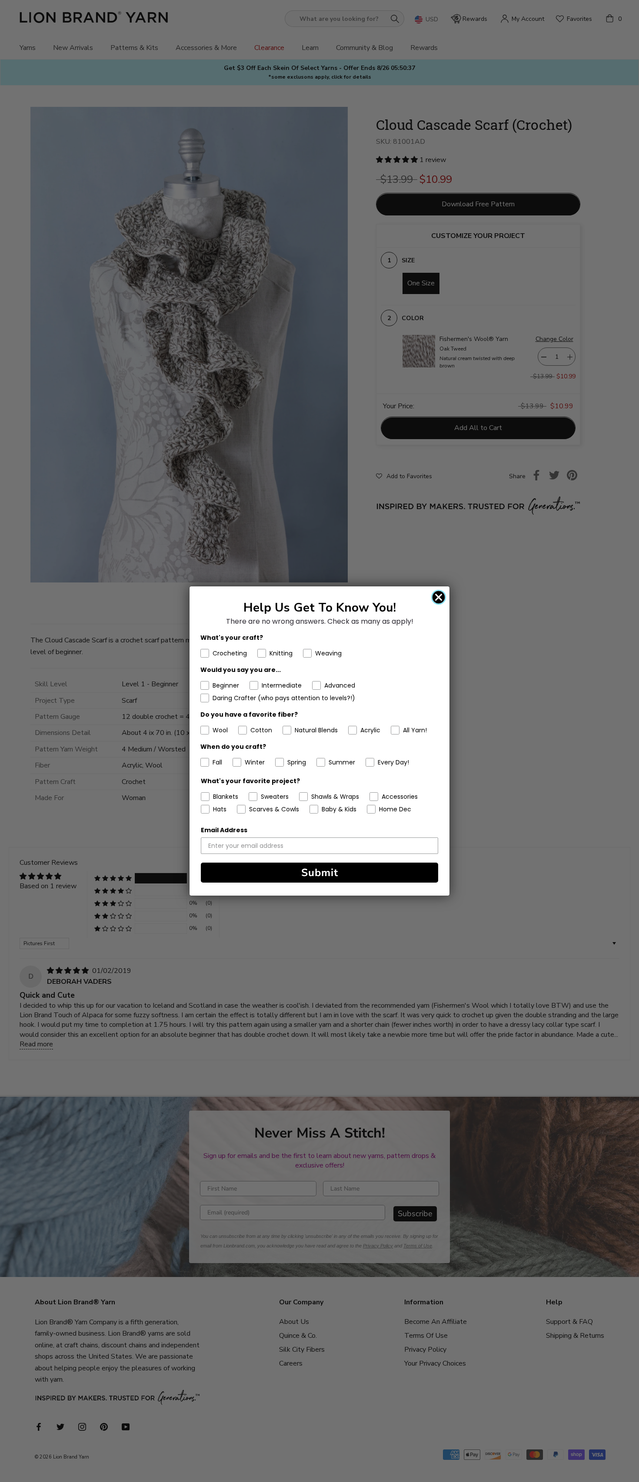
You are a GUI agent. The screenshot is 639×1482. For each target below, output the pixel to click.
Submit (319, 873)
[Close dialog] (439, 597)
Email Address (224, 830)
